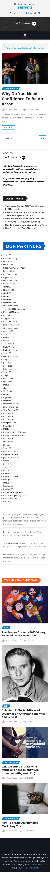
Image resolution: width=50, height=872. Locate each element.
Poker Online (9, 283)
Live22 (6, 337)
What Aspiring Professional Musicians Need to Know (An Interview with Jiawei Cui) (20, 770)
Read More (8, 127)
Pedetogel (7, 532)
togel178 (7, 397)
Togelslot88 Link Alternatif (15, 309)
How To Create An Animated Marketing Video (26, 225)
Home (6, 45)
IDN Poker (7, 429)
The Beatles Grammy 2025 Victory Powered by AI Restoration (24, 633)
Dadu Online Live (10, 350)
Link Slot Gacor (9, 271)
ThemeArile (34, 868)
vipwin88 (7, 287)
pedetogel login (10, 451)
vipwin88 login (9, 302)
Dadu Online (8, 347)
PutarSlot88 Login (11, 258)
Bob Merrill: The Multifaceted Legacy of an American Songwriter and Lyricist (24, 713)
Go (42, 138)
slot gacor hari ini (10, 403)
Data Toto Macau (10, 356)
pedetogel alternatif (12, 457)
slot (5, 388)
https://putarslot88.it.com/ (14, 432)
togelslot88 (8, 277)
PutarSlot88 (8, 426)
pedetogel (7, 362)
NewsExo (22, 868)
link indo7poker (10, 280)
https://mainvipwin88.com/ (14, 268)
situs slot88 (8, 441)
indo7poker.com (10, 274)
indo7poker (8, 315)
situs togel (7, 381)
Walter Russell (12, 109)
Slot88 (6, 340)
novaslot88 (8, 331)
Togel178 (7, 359)
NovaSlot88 (8, 261)
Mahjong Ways (9, 422)
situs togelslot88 (10, 305)
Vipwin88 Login (10, 321)
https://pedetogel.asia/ (13, 492)
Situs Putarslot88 (10, 407)
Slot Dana (7, 391)
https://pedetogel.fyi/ (12, 498)
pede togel (8, 366)
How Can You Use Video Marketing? (21, 228)
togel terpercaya (10, 454)
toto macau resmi (10, 369)
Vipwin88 (7, 255)
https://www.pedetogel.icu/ (15, 495)
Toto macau (8, 343)
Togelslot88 (8, 318)
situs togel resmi (10, 328)
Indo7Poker (8, 413)
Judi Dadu (7, 517)
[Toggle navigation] (25, 35)
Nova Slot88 (8, 290)
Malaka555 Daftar (11, 312)
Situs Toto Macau (11, 325)
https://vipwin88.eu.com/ (14, 435)
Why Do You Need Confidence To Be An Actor (25, 48)
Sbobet (6, 445)
